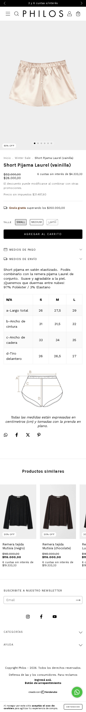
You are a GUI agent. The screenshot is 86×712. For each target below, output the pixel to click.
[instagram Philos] (28, 617)
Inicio (7, 158)
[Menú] (7, 14)
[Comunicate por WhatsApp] (77, 692)
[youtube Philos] (54, 617)
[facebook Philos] (42, 617)
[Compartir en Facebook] (17, 435)
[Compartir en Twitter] (28, 435)
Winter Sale (23, 158)
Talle (7, 222)
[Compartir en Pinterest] (39, 435)
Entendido (73, 707)
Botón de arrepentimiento (43, 683)
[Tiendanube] (43, 692)
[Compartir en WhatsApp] (6, 435)
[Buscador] (16, 14)
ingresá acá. (43, 680)
